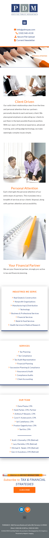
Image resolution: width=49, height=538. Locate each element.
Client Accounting (25, 379)
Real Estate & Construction (25, 298)
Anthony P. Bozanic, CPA (25, 414)
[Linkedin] (21, 509)
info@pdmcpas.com (26, 29)
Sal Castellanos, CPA (25, 421)
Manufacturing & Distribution (25, 305)
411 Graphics (43, 531)
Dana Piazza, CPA (25, 406)
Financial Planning (25, 363)
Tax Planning (25, 352)
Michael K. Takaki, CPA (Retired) (25, 448)
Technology (25, 309)
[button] (24, 22)
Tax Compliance (25, 356)
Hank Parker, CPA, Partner (25, 410)
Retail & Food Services (25, 321)
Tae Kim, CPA (25, 429)
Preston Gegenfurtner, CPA (24, 425)
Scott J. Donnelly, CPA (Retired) (25, 440)
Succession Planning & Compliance (25, 367)
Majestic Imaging (28, 533)
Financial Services (25, 317)
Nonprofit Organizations (25, 301)
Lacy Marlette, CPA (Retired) (25, 444)
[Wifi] (27, 509)
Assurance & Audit (25, 371)
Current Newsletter (25, 40)
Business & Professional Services (25, 313)
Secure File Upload (26, 36)
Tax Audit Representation (25, 359)
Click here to (24, 475)
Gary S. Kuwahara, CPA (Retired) (25, 452)
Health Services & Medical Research (25, 325)
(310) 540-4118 (26, 33)
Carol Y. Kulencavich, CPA (25, 418)
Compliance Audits (25, 375)
